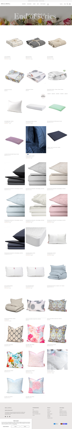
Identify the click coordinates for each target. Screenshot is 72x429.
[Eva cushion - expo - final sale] (14, 385)
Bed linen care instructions (63, 412)
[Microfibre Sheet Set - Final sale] (36, 139)
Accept (15, 426)
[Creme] (26, 154)
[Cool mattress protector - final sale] (36, 238)
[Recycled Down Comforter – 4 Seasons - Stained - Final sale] (57, 75)
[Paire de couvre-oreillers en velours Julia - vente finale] (57, 304)
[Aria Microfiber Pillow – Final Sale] (14, 106)
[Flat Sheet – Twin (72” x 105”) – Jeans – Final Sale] (57, 136)
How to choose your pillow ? (63, 415)
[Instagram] (7, 416)
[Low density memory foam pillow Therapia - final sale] (14, 139)
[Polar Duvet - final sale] (57, 359)
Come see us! (49, 411)
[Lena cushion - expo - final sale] (14, 333)
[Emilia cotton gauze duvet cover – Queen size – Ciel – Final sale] (57, 271)
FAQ (33, 409)
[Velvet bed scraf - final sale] (14, 75)
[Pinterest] (9, 416)
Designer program (49, 413)
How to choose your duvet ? (63, 413)
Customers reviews (50, 418)
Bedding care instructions (63, 411)
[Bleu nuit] (28, 154)
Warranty (48, 412)
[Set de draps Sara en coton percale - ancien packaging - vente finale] (14, 174)
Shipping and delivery (35, 411)
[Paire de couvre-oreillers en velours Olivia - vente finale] (36, 304)
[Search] (67, 4)
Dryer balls (48, 416)
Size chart (61, 409)
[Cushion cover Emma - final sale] (57, 333)
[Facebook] (5, 416)
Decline (25, 426)
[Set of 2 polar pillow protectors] (14, 271)
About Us (48, 409)
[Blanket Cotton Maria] (36, 42)
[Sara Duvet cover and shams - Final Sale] (14, 304)
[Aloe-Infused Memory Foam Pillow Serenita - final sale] (57, 106)
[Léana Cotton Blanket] (14, 42)
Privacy (34, 415)
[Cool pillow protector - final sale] (57, 238)
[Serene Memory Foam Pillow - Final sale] (36, 106)
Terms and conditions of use (36, 413)
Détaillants (48, 415)
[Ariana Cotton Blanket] (57, 42)
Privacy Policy (15, 424)
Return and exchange (35, 412)
